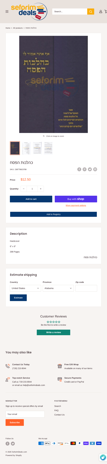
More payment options (76, 205)
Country (14, 282)
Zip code (80, 282)
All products (18, 28)
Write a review (53, 332)
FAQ (56, 410)
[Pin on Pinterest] (85, 169)
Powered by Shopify (14, 455)
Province (47, 282)
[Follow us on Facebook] (7, 444)
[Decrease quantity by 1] (24, 189)
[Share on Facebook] (79, 169)
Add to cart (31, 199)
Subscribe (15, 422)
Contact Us (59, 414)
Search (57, 406)
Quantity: (14, 189)
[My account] (100, 11)
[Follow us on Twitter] (13, 444)
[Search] (90, 11)
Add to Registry (54, 214)
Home (8, 28)
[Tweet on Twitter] (90, 169)
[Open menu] (7, 11)
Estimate (18, 297)
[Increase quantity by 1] (41, 189)
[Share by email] (95, 169)
